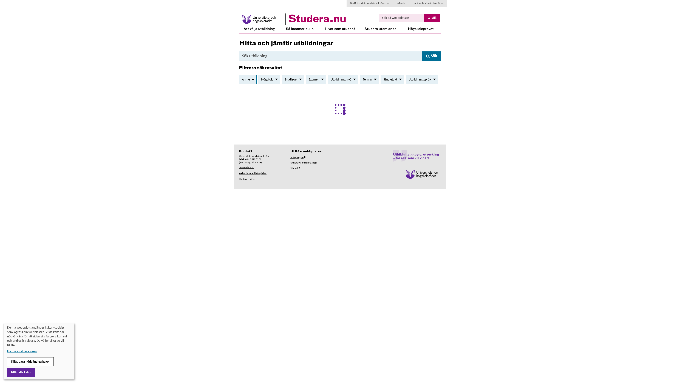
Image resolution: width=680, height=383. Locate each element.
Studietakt (390, 79)
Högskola (267, 79)
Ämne (246, 79)
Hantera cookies (247, 179)
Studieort (291, 79)
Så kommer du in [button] (300, 29)
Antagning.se (301, 158)
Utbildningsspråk (420, 79)
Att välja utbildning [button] (259, 29)
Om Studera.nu (246, 167)
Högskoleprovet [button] (421, 29)
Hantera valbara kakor (22, 351)
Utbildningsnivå (341, 79)
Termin (367, 79)
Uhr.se (298, 169)
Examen (314, 79)
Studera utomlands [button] (380, 29)
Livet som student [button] (340, 29)
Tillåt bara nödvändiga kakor (30, 361)
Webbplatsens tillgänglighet (253, 173)
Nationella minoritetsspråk (427, 3)
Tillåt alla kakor (21, 372)
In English (401, 3)
